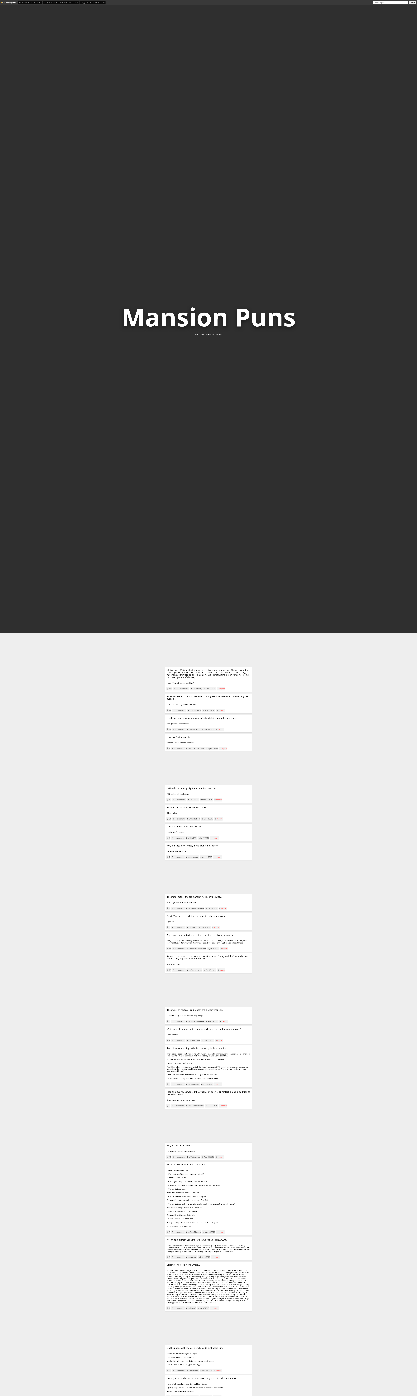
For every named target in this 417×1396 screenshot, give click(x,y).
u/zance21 (194, 800)
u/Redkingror (194, 1157)
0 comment (180, 729)
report (222, 689)
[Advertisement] (208, 650)
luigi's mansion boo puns (93, 2)
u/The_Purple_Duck (196, 748)
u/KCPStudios (195, 710)
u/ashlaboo (193, 1370)
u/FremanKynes (195, 970)
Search (412, 2)
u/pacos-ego (193, 857)
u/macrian (192, 1257)
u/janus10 (193, 927)
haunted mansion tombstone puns (61, 2)
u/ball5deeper (193, 1084)
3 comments (180, 800)
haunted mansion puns (29, 2)
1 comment (180, 819)
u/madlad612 (194, 819)
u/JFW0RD (192, 838)
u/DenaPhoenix (194, 1232)
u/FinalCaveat (194, 729)
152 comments (182, 689)
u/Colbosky (197, 689)
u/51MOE (192, 1308)
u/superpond (194, 1040)
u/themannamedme (196, 1021)
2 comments (180, 710)
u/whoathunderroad (197, 948)
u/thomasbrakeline (196, 908)
